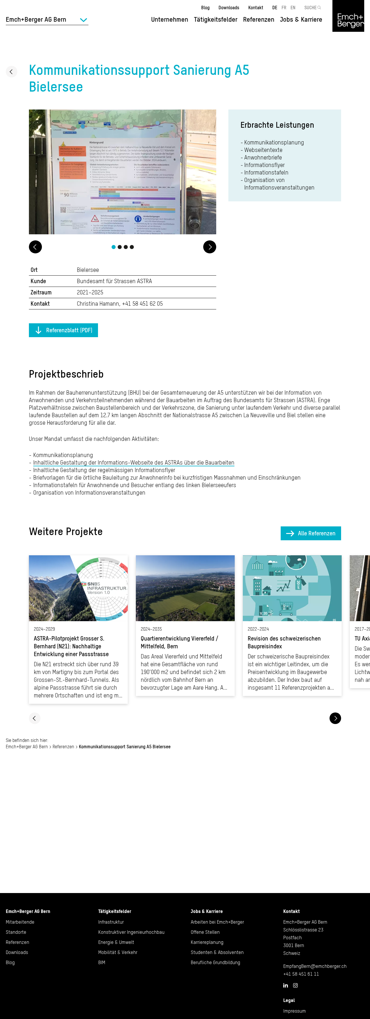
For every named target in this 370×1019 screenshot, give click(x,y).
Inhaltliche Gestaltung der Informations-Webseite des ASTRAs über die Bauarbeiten (133, 462)
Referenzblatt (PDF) (69, 330)
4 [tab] (132, 247)
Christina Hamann (98, 303)
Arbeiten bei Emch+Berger (217, 922)
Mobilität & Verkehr (117, 952)
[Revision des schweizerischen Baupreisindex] (292, 625)
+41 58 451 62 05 (142, 303)
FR (284, 7)
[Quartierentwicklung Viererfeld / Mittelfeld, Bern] (185, 625)
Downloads (229, 7)
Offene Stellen (205, 932)
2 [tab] (120, 247)
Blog (205, 7)
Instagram (295, 985)
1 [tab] (114, 247)
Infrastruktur (111, 922)
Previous (35, 246)
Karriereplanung (207, 942)
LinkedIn (285, 985)
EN (293, 7)
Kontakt (255, 7)
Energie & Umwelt (116, 942)
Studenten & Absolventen (217, 952)
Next (209, 246)
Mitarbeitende (20, 922)
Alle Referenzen (317, 533)
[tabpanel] (122, 172)
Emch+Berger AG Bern (27, 746)
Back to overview (11, 71)
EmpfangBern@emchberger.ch (315, 966)
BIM (101, 962)
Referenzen (258, 19)
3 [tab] (126, 247)
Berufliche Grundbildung (215, 962)
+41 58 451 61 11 (301, 974)
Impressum (294, 1011)
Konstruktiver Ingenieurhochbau (131, 932)
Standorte (16, 932)
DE (274, 7)
